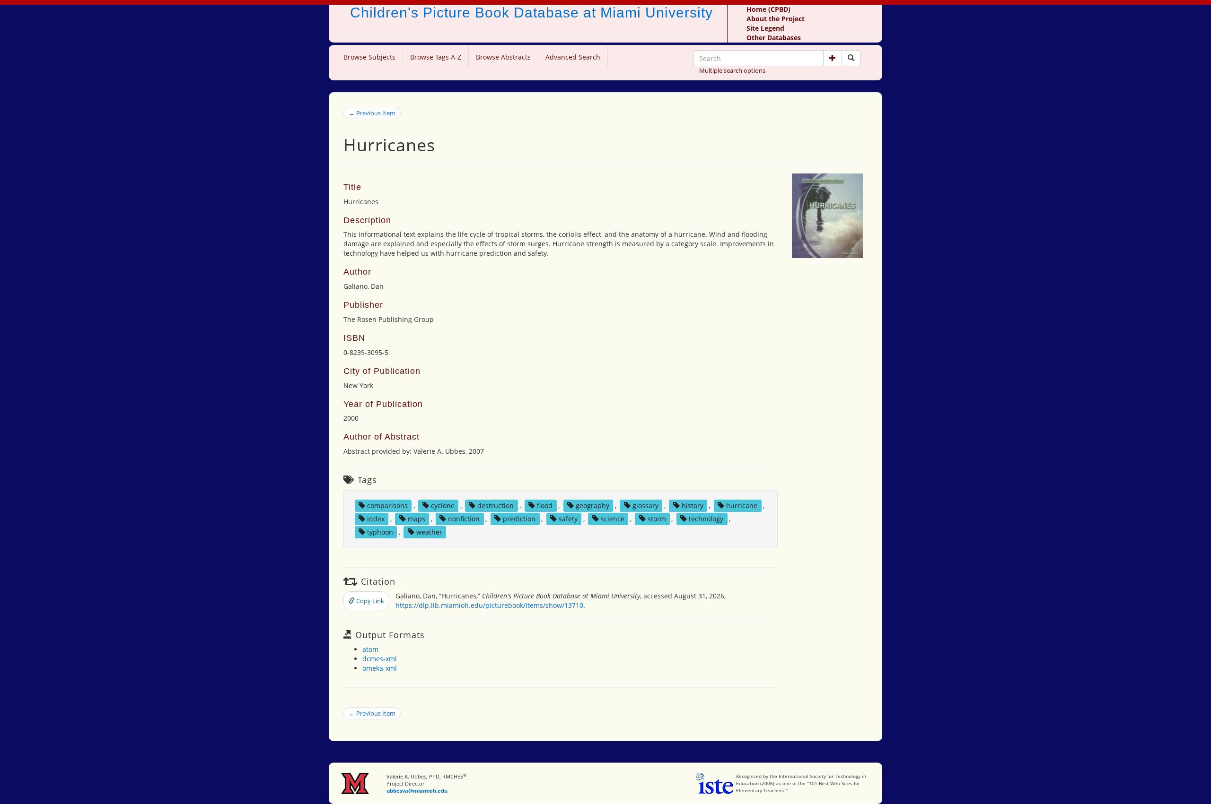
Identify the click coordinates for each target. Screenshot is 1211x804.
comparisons (387, 505)
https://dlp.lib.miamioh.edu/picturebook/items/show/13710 (489, 605)
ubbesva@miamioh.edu (417, 790)
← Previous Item (372, 113)
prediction (519, 518)
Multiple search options (732, 70)
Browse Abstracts (503, 56)
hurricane (741, 505)
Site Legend (765, 28)
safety (568, 518)
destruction (495, 505)
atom (370, 649)
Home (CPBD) (768, 9)
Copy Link (369, 601)
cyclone (443, 505)
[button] (832, 58)
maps (416, 518)
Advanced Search (572, 56)
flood (545, 505)
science (612, 518)
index (376, 518)
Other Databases (773, 37)
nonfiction (464, 518)
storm (657, 518)
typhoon (380, 531)
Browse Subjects (369, 56)
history (692, 505)
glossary (645, 505)
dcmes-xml (379, 658)
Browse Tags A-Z (435, 56)
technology (706, 518)
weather (429, 531)
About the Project (775, 18)
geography (592, 505)
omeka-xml (379, 668)
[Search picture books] (851, 58)
